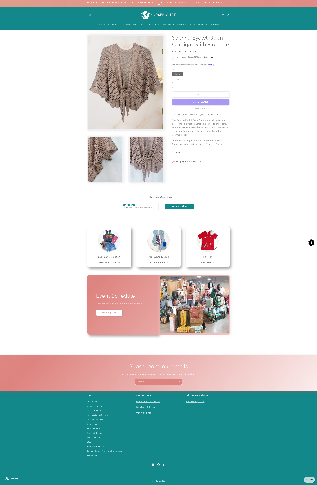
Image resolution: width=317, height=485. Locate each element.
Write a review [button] (179, 206)
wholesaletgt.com (195, 401)
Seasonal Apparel (107, 262)
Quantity (175, 80)
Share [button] (177, 152)
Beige (179, 75)
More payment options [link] (201, 108)
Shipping (176, 60)
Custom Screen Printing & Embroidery (104, 451)
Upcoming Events (109, 313)
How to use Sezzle (95, 446)
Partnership (92, 455)
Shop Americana (156, 262)
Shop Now (206, 262)
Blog (89, 442)
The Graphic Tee (161, 481)
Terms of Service (95, 433)
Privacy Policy (93, 437)
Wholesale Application (97, 415)
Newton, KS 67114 (145, 407)
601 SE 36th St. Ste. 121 (148, 401)
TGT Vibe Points (94, 410)
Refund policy (93, 428)
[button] (90, 15)
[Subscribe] (179, 382)
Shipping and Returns (97, 419)
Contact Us (92, 424)
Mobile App (92, 401)
